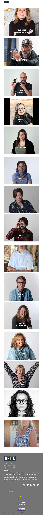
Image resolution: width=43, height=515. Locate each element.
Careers (24, 489)
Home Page (10, 491)
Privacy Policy (11, 489)
